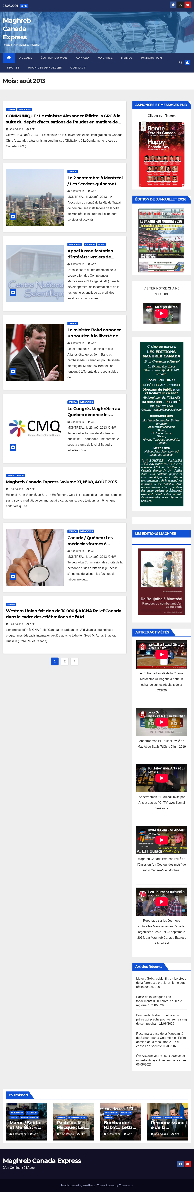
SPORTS (13, 67)
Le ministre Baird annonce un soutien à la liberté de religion (94, 336)
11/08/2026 (114, 1134)
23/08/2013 (78, 422)
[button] (180, 62)
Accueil (26, 57)
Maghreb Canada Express (17, 28)
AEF (32, 129)
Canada (82, 57)
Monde (127, 57)
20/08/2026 (20, 1134)
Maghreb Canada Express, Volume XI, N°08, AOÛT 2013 (61, 481)
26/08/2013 (78, 264)
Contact (78, 67)
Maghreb (105, 57)
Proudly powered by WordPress (78, 1185)
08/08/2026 (161, 1134)
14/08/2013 (78, 551)
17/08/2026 (67, 1134)
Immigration (151, 57)
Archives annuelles (45, 67)
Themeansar (126, 1185)
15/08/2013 (16, 489)
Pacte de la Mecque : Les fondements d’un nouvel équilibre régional (159, 1001)
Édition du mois (54, 57)
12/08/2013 (16, 624)
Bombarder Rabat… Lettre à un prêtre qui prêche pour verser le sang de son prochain (161, 1019)
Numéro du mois (15, 475)
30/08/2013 (16, 129)
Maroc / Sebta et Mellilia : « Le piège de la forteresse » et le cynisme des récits (161, 982)
